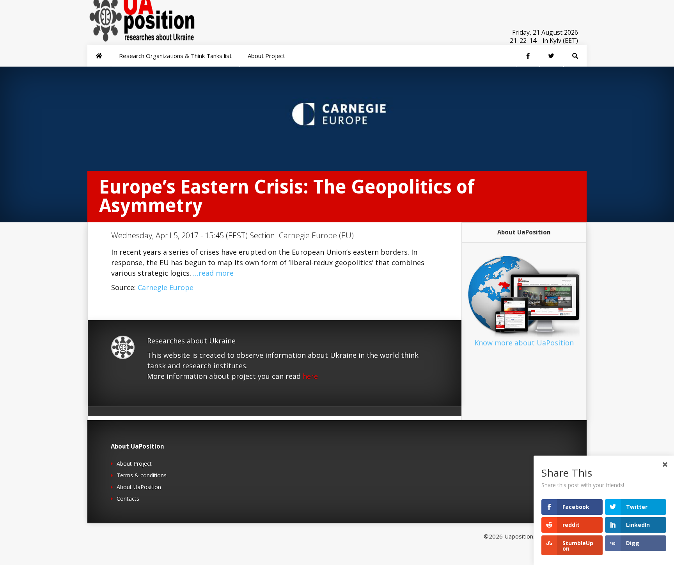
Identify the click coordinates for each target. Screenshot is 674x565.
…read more (213, 273)
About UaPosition (139, 487)
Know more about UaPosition (524, 342)
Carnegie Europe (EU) (316, 235)
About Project (134, 463)
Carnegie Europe (165, 287)
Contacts (128, 498)
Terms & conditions (142, 475)
